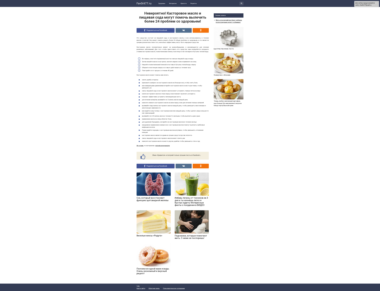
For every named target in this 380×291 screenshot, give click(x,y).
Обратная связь (154, 288)
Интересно (173, 3)
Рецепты (193, 3)
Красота (184, 3)
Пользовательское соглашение (174, 288)
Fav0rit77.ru (144, 3)
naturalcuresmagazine (162, 146)
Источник (140, 146)
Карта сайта (141, 288)
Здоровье (161, 3)
